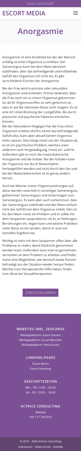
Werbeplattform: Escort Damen (40, 335)
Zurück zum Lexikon (40, 292)
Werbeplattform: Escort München (40, 340)
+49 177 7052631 (40, 417)
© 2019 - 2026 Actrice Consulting (40, 441)
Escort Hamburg (40, 368)
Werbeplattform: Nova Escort (40, 344)
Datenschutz (43, 447)
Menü (75, 13)
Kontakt (58, 447)
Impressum (25, 447)
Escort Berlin (40, 363)
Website (40, 412)
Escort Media (23, 13)
